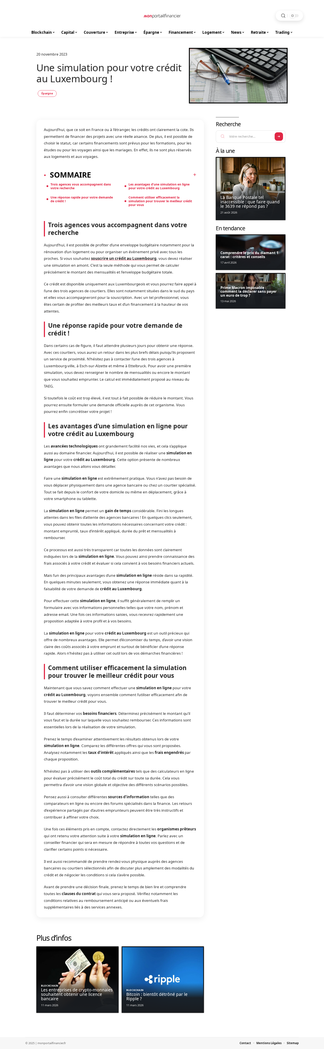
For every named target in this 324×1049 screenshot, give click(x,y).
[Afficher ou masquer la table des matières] (143, 174)
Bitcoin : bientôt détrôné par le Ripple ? (157, 996)
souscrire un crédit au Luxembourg (123, 258)
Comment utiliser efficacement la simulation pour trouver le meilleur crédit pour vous (160, 201)
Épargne (47, 93)
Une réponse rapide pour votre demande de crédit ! (81, 199)
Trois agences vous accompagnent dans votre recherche (80, 186)
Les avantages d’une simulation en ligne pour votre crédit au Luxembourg (159, 186)
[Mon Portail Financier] (162, 16)
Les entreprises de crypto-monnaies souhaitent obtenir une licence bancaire (77, 994)
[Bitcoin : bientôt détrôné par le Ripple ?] (162, 979)
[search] (283, 15)
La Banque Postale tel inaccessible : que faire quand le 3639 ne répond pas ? (250, 202)
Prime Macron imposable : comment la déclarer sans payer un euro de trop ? (248, 291)
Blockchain (49, 985)
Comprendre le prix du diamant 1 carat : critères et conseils (249, 254)
